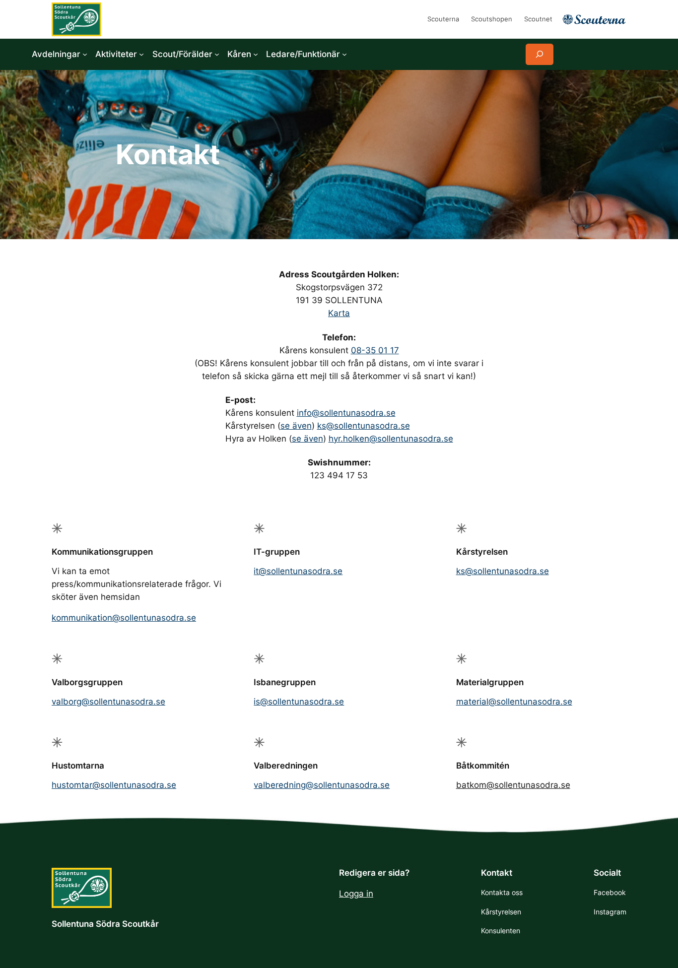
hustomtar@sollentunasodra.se (114, 785)
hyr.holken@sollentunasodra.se (391, 439)
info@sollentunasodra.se (346, 413)
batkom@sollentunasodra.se (513, 785)
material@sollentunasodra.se (514, 702)
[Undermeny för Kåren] (255, 54)
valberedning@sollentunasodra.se (322, 785)
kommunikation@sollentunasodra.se (124, 618)
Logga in (356, 894)
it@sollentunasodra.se (298, 571)
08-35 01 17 (375, 350)
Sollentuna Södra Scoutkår (105, 924)
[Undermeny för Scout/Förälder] (216, 54)
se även (296, 426)
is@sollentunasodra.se (299, 702)
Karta (339, 313)
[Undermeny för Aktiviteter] (141, 54)
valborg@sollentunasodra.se (108, 702)
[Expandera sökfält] (539, 54)
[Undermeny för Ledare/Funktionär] (344, 54)
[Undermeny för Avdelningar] (84, 54)
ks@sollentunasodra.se (363, 426)
